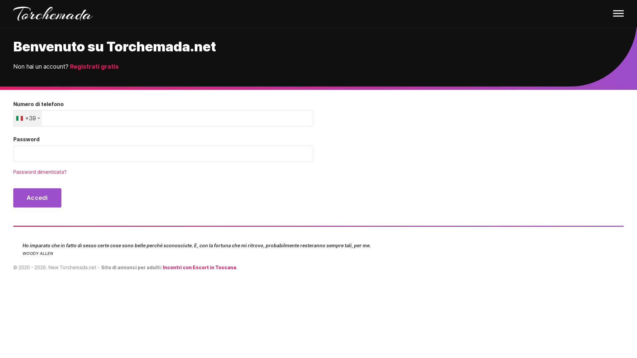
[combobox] (28, 118)
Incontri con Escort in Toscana (199, 267)
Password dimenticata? (40, 172)
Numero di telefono (38, 104)
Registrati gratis (94, 66)
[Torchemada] (318, 14)
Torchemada (53, 14)
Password (26, 139)
